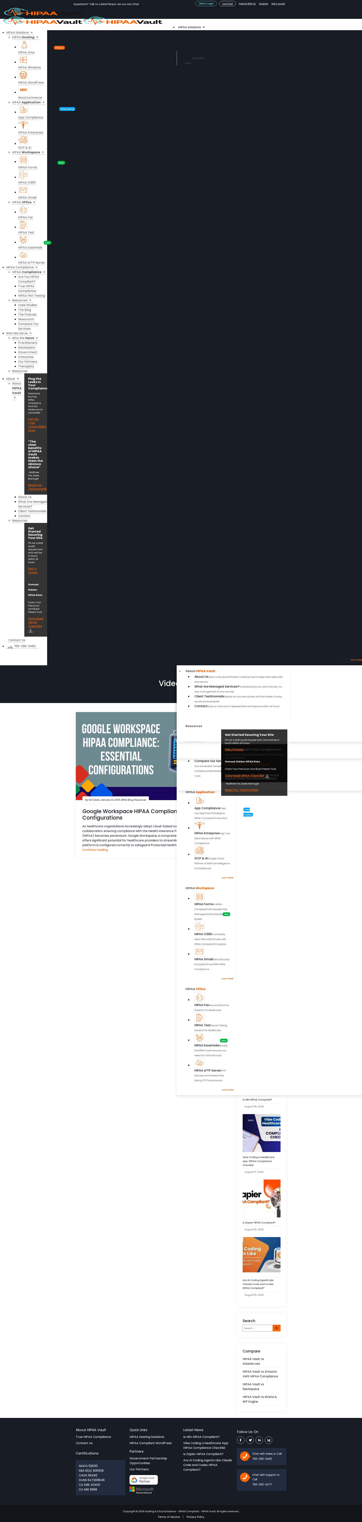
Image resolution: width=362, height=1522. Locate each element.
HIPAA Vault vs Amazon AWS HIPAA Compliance (260, 1373)
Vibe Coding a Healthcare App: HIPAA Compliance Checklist (259, 1161)
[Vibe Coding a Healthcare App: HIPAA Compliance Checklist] (262, 1133)
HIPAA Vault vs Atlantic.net (253, 1361)
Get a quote (278, 3)
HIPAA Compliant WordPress (151, 1443)
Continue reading (95, 850)
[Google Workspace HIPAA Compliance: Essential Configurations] (154, 756)
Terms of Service (169, 1517)
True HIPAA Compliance (93, 1437)
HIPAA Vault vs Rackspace (253, 1386)
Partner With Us (247, 3)
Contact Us (84, 1443)
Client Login (206, 3)
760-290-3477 (262, 1484)
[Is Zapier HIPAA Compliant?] (262, 1198)
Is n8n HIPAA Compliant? (257, 1099)
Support (263, 3)
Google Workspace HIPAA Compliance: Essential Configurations (146, 814)
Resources (140, 799)
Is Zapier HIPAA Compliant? (259, 1222)
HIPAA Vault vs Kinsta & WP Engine (260, 1399)
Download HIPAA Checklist (245, 776)
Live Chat (227, 3)
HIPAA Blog (127, 799)
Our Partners (139, 1469)
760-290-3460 (262, 1459)
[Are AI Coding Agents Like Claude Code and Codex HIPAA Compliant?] (262, 1256)
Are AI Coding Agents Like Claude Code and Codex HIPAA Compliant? (258, 1284)
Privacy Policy (195, 1517)
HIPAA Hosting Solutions (147, 1437)
